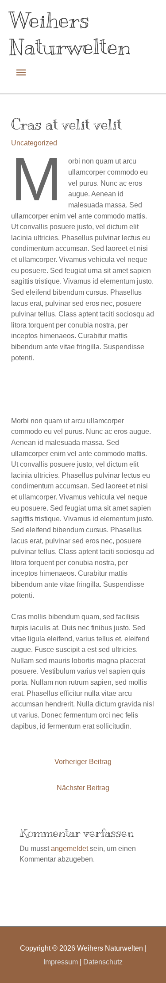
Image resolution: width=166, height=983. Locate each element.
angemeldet (69, 848)
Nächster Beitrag (83, 788)
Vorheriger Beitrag (83, 761)
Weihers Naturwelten (70, 33)
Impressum (60, 962)
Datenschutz (102, 962)
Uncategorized (34, 143)
